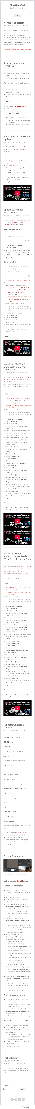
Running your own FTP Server (13, 64)
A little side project (13, 22)
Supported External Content (14, 726)
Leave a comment (22, 25)
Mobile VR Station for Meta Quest (20, 280)
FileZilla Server (19, 106)
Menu (18, 15)
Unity (12, 890)
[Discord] (15, 1099)
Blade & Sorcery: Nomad (16, 571)
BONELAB (12, 222)
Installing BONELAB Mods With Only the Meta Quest (14, 367)
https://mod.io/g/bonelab (16, 287)
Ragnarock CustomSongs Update (16, 138)
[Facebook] (23, 1099)
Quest (19, 881)
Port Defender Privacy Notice (11, 1059)
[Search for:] (11, 1089)
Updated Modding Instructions (13, 211)
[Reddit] (12, 1099)
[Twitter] (19, 1099)
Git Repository (19, 897)
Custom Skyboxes (13, 856)
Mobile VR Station (15, 165)
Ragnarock (23, 149)
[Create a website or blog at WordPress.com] (17, 1104)
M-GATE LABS (17, 4)
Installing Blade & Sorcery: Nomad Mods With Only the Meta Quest (17, 556)
